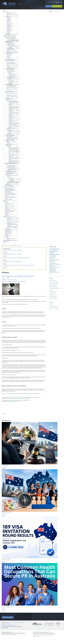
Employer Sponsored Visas (53, 286)
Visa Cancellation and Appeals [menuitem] (9, 135)
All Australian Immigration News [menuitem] (9, 189)
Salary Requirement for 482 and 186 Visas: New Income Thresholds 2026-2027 (18, 265)
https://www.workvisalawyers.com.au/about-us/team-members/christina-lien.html (17, 398)
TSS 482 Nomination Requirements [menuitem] (14, 107)
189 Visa (50, 273)
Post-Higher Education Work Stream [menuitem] (12, 95)
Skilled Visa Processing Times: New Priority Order (12, 250)
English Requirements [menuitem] (8, 231)
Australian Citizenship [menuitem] (10, 143)
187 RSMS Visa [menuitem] (9, 133)
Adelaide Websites (36, 636)
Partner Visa (54, 272)
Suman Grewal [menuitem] (9, 21)
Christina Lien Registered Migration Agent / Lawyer (18, 397)
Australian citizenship (22, 281)
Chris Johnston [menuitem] (9, 17)
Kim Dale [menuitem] (8, 32)
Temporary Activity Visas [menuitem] (8, 214)
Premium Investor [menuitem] (11, 82)
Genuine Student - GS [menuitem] (10, 172)
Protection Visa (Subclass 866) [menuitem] (9, 185)
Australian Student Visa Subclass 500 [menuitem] (10, 171)
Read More (5, 256)
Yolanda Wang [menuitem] (9, 33)
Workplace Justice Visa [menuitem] (8, 184)
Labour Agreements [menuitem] (8, 174)
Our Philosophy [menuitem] (7, 34)
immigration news (52, 265)
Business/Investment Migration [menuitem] (9, 68)
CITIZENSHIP (9, 281)
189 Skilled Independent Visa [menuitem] (11, 43)
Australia (13, 281)
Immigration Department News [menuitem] (9, 196)
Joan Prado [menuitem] (8, 28)
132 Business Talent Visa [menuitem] (10, 70)
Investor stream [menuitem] (11, 74)
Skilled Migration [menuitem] (7, 212)
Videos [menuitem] (6, 202)
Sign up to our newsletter (7, 617)
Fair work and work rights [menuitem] (8, 230)
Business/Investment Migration (53, 283)
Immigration (51, 258)
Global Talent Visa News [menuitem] (8, 188)
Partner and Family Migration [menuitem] (9, 211)
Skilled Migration (52, 255)
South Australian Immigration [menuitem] (9, 173)
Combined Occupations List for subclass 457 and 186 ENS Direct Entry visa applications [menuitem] (12, 224)
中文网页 (50, 11)
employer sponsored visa (54, 259)
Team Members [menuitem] (7, 16)
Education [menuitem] (6, 234)
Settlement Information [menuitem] (8, 235)
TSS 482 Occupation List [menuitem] (12, 124)
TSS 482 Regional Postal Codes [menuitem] (13, 125)
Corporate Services (52, 293)
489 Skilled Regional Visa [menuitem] (10, 48)
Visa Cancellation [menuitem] (9, 136)
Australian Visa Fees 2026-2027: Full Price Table (12, 261)
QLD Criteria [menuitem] (8, 56)
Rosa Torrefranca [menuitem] (9, 23)
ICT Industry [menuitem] (9, 146)
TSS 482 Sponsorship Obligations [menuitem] (13, 106)
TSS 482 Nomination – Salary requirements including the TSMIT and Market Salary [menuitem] (14, 113)
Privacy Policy (16, 622)
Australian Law (5, 279)
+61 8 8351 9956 (8, 623)
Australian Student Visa (52, 296)
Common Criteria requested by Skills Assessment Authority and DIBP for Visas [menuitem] (14, 152)
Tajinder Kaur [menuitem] (9, 20)
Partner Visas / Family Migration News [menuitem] (10, 190)
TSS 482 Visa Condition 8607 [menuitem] (13, 122)
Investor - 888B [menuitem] (11, 80)
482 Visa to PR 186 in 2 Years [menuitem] (11, 100)
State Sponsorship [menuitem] (8, 229)
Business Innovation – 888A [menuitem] (13, 79)
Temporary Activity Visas (53, 294)
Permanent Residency (53, 263)
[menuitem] (4, 10)
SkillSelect (51, 264)
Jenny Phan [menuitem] (8, 31)
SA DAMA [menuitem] (10, 177)
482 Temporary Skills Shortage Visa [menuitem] (12, 101)
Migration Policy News (11, 279)
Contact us (49, 6)
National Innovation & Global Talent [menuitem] (10, 210)
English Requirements (52, 270)
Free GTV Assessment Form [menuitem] (11, 67)
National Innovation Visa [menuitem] (8, 52)
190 (54, 264)
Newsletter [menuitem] (6, 236)
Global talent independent (53, 271)
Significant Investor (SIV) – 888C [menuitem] (13, 81)
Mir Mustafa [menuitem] (8, 26)
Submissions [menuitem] (7, 237)
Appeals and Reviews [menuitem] (8, 191)
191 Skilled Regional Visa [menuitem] (10, 49)
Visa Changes (51, 272)
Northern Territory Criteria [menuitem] (10, 59)
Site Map (23, 622)
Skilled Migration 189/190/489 (53, 281)
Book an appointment (57, 6)
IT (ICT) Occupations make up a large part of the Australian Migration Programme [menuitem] (14, 158)
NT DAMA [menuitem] (10, 179)
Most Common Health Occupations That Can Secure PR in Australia (16, 257)
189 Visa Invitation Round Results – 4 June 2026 (12, 254)
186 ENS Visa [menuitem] (9, 130)
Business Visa (58, 264)
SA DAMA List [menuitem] (12, 178)
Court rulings (5, 281)
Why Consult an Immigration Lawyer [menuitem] (10, 35)
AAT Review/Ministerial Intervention (54, 288)
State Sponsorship (53, 254)
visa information (52, 257)
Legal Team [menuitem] (8, 13)
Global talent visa (52, 261)
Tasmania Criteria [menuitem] (9, 58)
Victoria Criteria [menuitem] (9, 55)
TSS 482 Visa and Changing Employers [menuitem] (14, 123)
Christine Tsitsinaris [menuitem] (10, 30)
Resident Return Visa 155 (53, 291)
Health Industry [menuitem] (9, 145)
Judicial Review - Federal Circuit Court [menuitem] (12, 138)
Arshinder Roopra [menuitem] (9, 27)
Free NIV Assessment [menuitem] (10, 53)
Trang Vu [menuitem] (8, 22)
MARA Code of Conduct (10, 622)
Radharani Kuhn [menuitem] (9, 29)
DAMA (57, 272)
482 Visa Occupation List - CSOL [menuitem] (13, 39)
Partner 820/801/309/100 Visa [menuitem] (11, 85)
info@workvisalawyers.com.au (14, 401)
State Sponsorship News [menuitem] (8, 199)
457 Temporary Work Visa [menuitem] (10, 134)
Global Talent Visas (52, 280)
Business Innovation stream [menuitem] (13, 73)
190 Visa (58, 271)
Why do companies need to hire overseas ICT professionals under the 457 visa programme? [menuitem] (14, 161)
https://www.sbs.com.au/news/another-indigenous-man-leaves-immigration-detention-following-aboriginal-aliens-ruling (22, 393)
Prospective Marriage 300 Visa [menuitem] (11, 86)
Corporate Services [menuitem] (8, 144)
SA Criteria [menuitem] (8, 57)
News (16, 279)
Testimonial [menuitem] (7, 215)
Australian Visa (54, 249)
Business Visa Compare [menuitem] (10, 69)
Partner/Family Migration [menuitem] (8, 84)
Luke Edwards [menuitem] (9, 18)
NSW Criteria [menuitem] (9, 54)
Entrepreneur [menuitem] (10, 83)
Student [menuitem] (6, 213)
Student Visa (51, 262)
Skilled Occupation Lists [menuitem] (8, 217)
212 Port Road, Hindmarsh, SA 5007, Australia (9, 625)
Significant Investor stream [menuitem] (13, 75)
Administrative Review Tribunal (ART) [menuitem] (12, 137)
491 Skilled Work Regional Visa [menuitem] (11, 45)
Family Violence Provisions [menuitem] (9, 186)
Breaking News (53, 251)
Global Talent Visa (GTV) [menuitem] (10, 62)
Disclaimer (20, 622)
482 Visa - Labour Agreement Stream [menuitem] (12, 40)
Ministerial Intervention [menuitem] (10, 139)
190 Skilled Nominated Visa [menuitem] (11, 44)
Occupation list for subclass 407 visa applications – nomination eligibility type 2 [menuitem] (12, 227)
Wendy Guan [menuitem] (9, 19)
